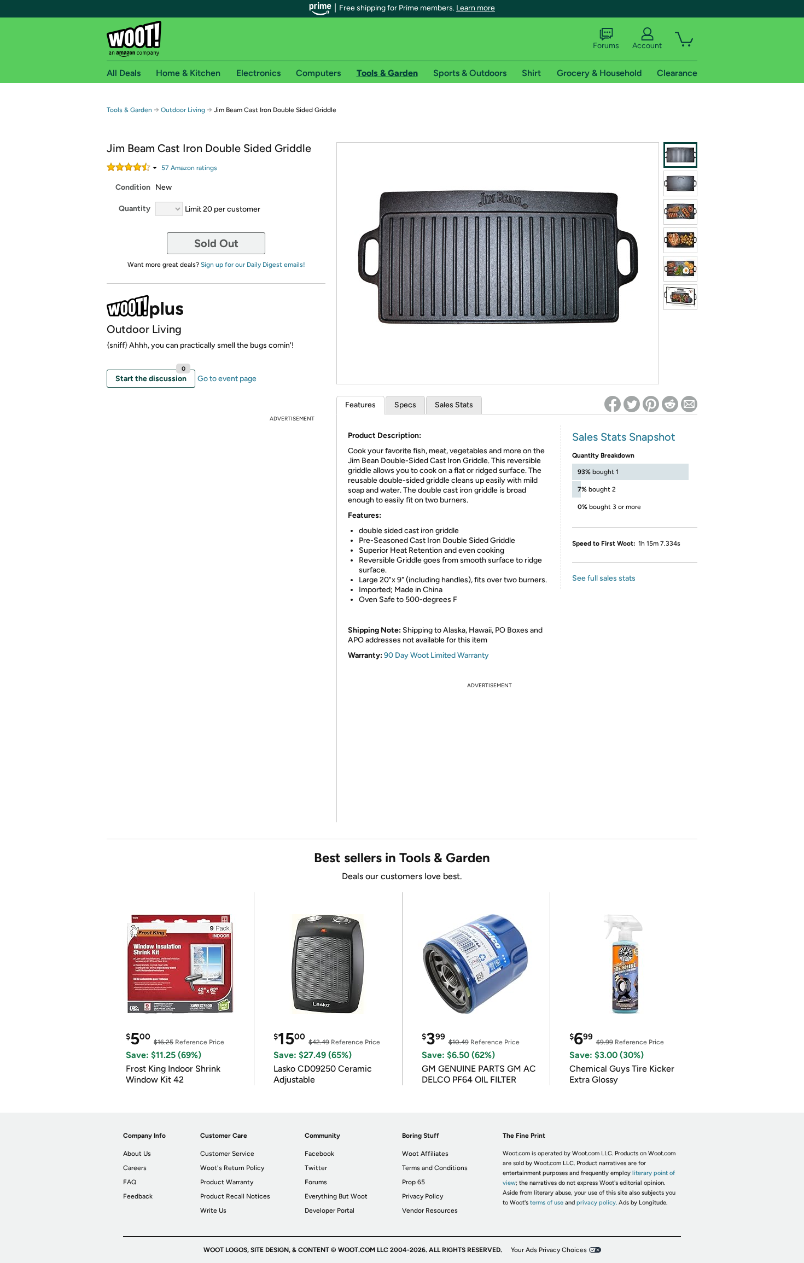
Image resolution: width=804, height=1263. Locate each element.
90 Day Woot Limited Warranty (436, 655)
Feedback (138, 1196)
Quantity (134, 208)
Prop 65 (413, 1182)
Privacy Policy (422, 1196)
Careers (135, 1168)
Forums (606, 45)
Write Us (213, 1210)
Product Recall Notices (235, 1196)
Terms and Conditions (435, 1168)
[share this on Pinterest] (651, 404)
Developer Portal (329, 1210)
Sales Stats (454, 405)
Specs (405, 405)
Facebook (319, 1153)
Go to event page (227, 378)
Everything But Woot (336, 1196)
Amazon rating (189, 168)
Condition (132, 187)
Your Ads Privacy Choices (549, 1250)
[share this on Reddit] (670, 404)
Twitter (316, 1168)
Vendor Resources (430, 1210)
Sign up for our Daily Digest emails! (253, 264)
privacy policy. (596, 1202)
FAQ (129, 1182)
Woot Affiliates (425, 1153)
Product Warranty (226, 1182)
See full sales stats (604, 578)
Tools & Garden (129, 110)
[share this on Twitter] (632, 404)
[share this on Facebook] (612, 404)
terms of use (546, 1202)
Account (647, 45)
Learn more (475, 8)
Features (360, 405)
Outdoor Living (183, 110)
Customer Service (227, 1153)
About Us (137, 1153)
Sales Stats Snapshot (623, 436)
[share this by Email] (689, 404)
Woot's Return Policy (232, 1168)
